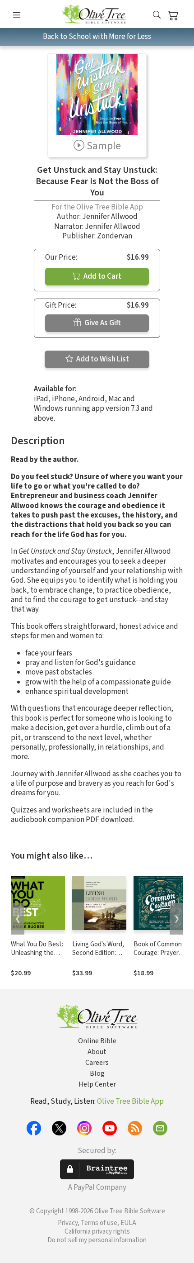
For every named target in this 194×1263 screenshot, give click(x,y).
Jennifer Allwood (110, 216)
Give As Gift (102, 323)
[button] (157, 15)
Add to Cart (101, 276)
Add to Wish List (102, 359)
